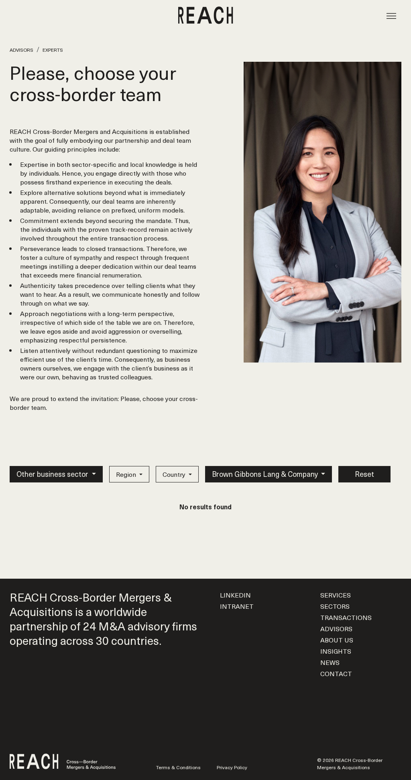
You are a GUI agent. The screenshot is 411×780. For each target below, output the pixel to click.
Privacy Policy (232, 767)
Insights (335, 650)
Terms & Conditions (178, 767)
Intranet (237, 606)
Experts (53, 49)
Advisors (21, 49)
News (330, 662)
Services (335, 594)
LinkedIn (235, 594)
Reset (364, 473)
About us (336, 639)
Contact (336, 673)
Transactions (346, 617)
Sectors (335, 606)
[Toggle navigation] (391, 15)
